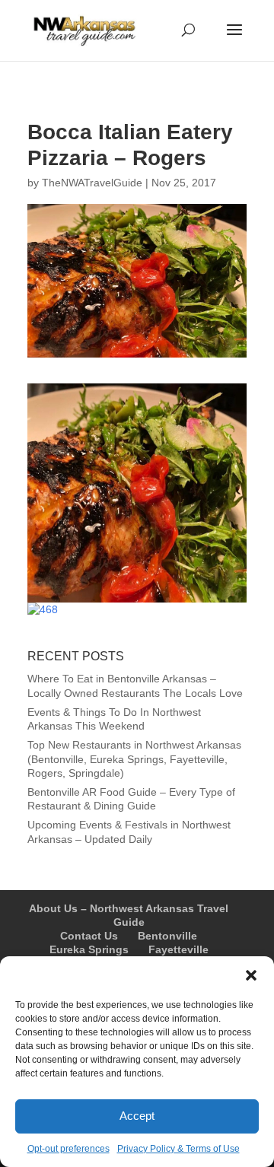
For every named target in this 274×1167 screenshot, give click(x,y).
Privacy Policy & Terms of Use (178, 1148)
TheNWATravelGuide (92, 182)
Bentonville (167, 936)
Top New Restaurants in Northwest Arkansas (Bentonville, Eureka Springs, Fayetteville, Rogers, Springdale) (134, 758)
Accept (137, 1115)
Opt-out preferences (68, 1148)
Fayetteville (178, 949)
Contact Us (89, 936)
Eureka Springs (89, 949)
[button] (251, 975)
